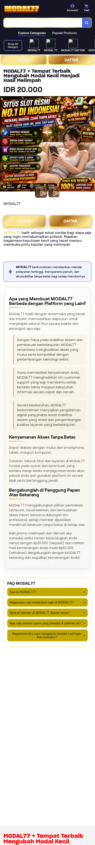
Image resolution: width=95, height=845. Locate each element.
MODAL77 (12, 233)
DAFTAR (71, 60)
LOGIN (23, 60)
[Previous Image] (3, 144)
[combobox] (43, 22)
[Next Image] (91, 144)
